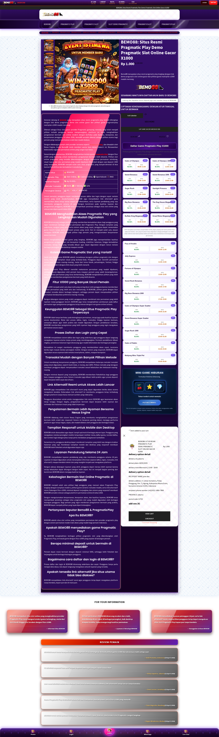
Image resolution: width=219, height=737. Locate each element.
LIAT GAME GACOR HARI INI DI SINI (149, 129)
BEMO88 (45, 33)
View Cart (149, 513)
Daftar (109, 733)
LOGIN (204, 2)
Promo (33, 734)
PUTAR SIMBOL (149, 403)
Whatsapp (147, 734)
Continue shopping (149, 522)
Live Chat (186, 734)
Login (71, 734)
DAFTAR (213, 2)
